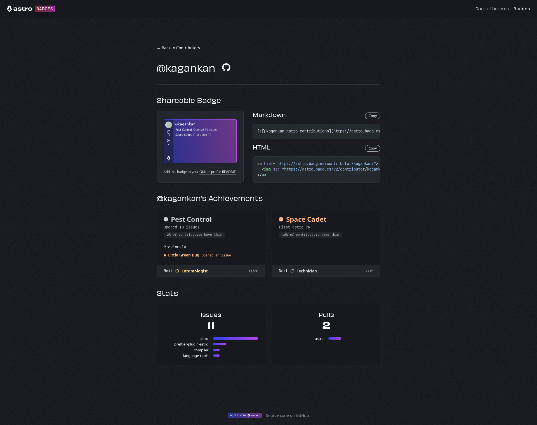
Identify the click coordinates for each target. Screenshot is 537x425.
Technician (307, 271)
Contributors (492, 8)
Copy (373, 115)
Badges (522, 8)
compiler (201, 349)
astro (204, 338)
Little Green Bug (183, 255)
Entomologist (195, 271)
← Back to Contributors (178, 47)
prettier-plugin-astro (191, 344)
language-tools (195, 355)
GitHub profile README (217, 171)
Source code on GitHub (287, 415)
